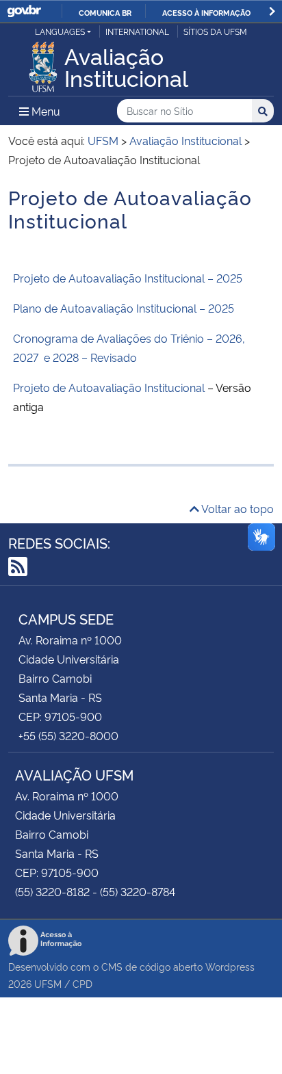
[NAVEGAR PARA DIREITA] (272, 11)
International (137, 31)
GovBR (24, 11)
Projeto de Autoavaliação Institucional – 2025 (127, 277)
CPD (82, 983)
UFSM (48, 983)
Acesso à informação (206, 12)
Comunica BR (105, 12)
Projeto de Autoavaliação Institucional (109, 387)
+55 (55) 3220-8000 (68, 735)
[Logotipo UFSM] (43, 62)
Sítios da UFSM (215, 31)
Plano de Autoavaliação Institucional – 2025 (123, 307)
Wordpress (230, 966)
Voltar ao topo (236, 508)
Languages (60, 31)
